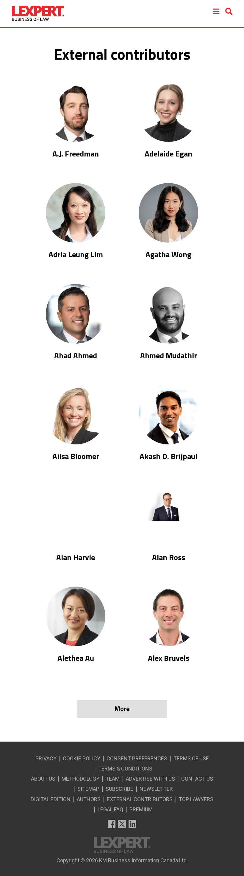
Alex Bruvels (168, 658)
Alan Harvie (75, 557)
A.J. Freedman (75, 153)
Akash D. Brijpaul (168, 456)
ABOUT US (43, 779)
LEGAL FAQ (110, 809)
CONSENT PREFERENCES (137, 758)
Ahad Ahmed (75, 355)
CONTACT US (197, 779)
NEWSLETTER (156, 789)
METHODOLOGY (80, 779)
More (122, 708)
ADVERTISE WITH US (150, 779)
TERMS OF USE (191, 758)
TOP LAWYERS (196, 799)
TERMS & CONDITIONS (125, 768)
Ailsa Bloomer (75, 456)
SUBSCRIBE (119, 789)
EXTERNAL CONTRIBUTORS (140, 799)
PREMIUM (141, 809)
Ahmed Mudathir (168, 355)
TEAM (113, 779)
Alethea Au (75, 658)
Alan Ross (168, 557)
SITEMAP (88, 789)
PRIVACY (46, 758)
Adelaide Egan (168, 153)
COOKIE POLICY (81, 758)
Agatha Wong (168, 254)
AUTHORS (89, 799)
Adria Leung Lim (76, 254)
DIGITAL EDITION (51, 799)
